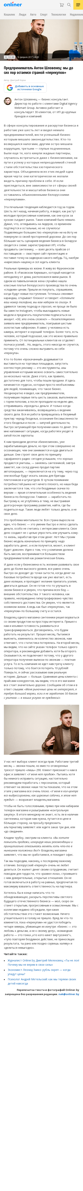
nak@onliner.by (68, 994)
